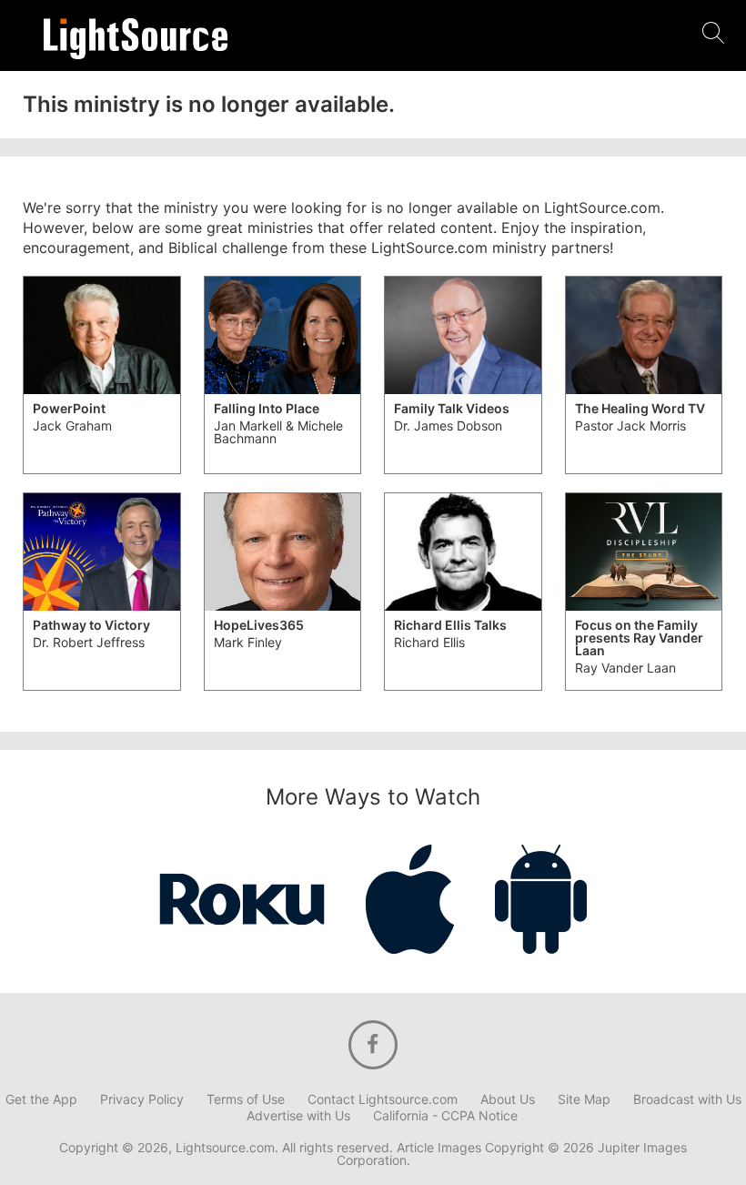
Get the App (41, 1099)
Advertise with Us (298, 1115)
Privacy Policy (142, 1099)
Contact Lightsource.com (382, 1099)
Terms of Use (246, 1099)
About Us (507, 1099)
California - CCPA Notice (445, 1115)
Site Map (584, 1099)
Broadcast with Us (687, 1099)
